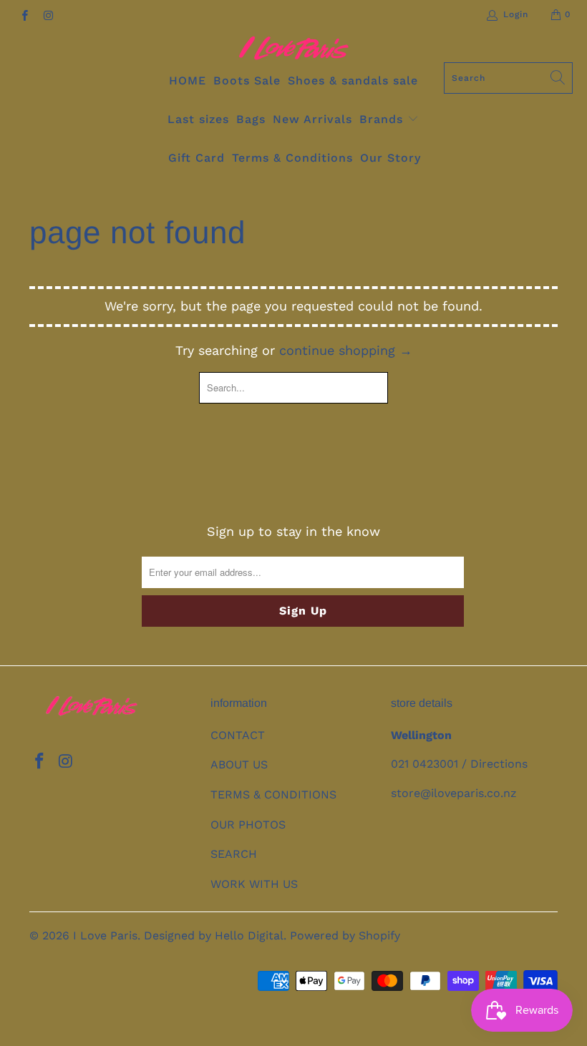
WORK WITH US (254, 884)
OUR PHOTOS (248, 824)
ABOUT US (239, 764)
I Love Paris (105, 935)
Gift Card (196, 158)
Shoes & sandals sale (353, 80)
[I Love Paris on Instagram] (48, 14)
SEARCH (233, 854)
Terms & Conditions (292, 158)
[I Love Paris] (293, 49)
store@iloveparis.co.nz (454, 793)
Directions (499, 764)
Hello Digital (249, 935)
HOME (187, 80)
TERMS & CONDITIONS (273, 794)
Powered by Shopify (345, 935)
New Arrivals (312, 119)
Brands (383, 119)
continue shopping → (345, 350)
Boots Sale (247, 80)
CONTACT (237, 735)
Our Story (390, 158)
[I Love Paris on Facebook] (24, 14)
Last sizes (198, 119)
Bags (251, 119)
